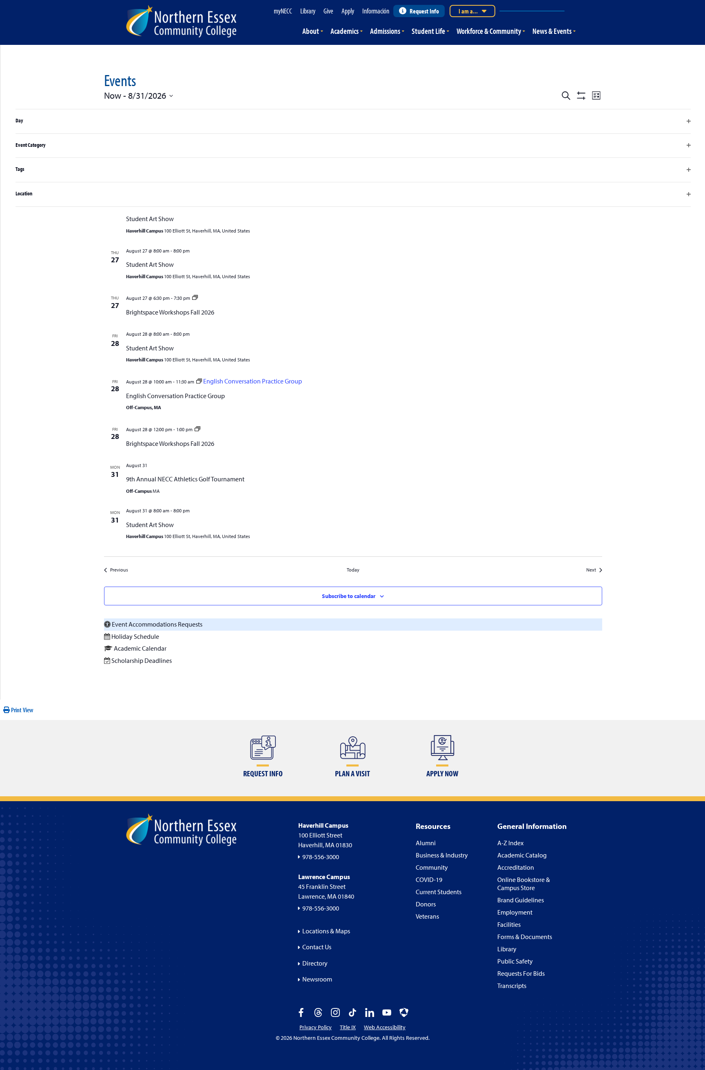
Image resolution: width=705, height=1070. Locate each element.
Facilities (509, 924)
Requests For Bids (521, 973)
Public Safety (515, 961)
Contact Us (316, 947)
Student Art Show (150, 219)
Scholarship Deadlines (141, 660)
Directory (315, 963)
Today (353, 570)
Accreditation (515, 867)
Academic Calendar (140, 648)
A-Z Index (510, 843)
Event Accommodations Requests (157, 624)
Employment (514, 912)
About (310, 31)
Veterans (427, 916)
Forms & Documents (524, 937)
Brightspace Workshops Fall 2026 (170, 312)
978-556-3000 (320, 857)
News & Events (552, 31)
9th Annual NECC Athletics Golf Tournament (185, 479)
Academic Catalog (522, 855)
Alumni (426, 843)
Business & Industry (442, 855)
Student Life (428, 31)
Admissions (385, 31)
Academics (344, 31)
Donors (426, 904)
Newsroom (317, 979)
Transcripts (511, 985)
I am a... (468, 11)
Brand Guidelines (520, 900)
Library (507, 949)
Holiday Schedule (135, 636)
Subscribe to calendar (348, 596)
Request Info (424, 11)
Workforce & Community (489, 31)
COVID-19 (429, 879)
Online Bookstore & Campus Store (523, 883)
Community (432, 867)
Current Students (438, 892)
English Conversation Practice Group (175, 396)
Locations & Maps (326, 931)
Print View (21, 710)
